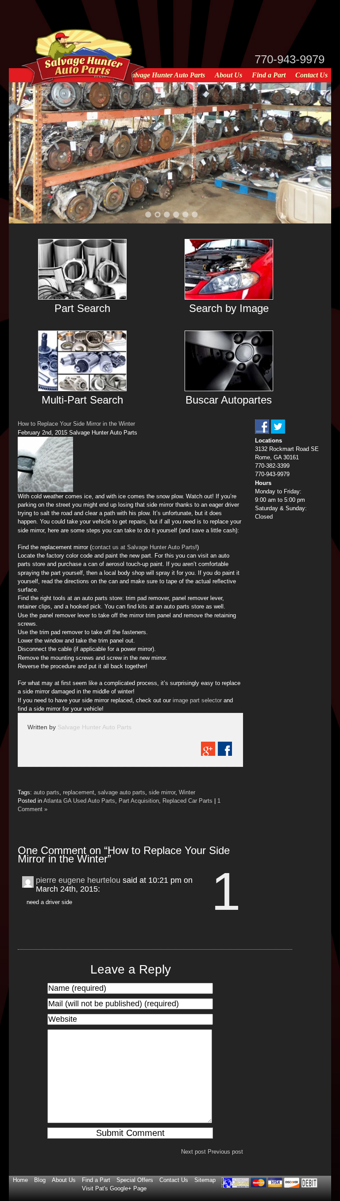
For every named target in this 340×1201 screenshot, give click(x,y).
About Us (228, 75)
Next (313, 152)
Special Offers (134, 1180)
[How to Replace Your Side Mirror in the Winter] (45, 490)
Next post (193, 1151)
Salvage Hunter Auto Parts (94, 727)
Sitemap (205, 1180)
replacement (78, 792)
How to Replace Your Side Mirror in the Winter (76, 423)
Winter (187, 792)
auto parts (46, 792)
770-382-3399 (272, 465)
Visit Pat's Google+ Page (114, 1188)
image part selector (197, 700)
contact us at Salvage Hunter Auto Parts (143, 547)
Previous (26, 152)
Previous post (225, 1151)
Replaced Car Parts (187, 800)
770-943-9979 (290, 59)
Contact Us (311, 75)
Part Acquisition (139, 800)
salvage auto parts (121, 792)
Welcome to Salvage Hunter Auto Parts (149, 75)
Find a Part (269, 75)
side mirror (162, 792)
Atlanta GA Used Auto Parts (79, 800)
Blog (40, 1180)
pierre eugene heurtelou (78, 880)
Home (20, 1180)
